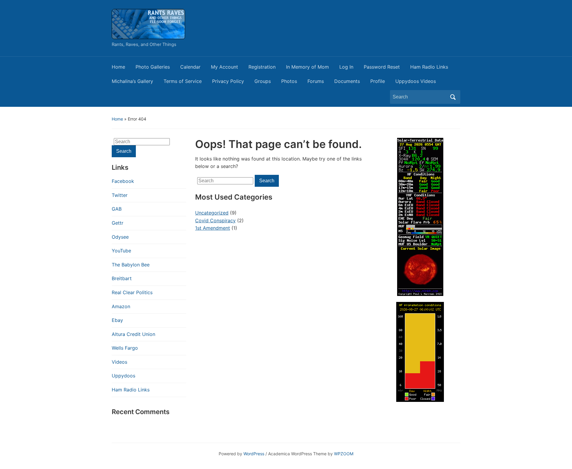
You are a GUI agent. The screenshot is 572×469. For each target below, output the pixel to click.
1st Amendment (212, 228)
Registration (262, 67)
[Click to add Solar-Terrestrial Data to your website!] (420, 216)
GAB (117, 209)
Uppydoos (123, 376)
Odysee (120, 237)
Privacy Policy (228, 81)
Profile (377, 81)
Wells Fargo (125, 348)
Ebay (117, 320)
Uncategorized (212, 213)
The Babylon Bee (131, 265)
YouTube (121, 251)
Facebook (123, 181)
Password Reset (382, 67)
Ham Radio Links (429, 67)
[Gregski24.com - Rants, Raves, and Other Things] (148, 24)
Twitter (120, 195)
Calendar (190, 67)
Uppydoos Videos (415, 81)
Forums (315, 81)
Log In (346, 67)
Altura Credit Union (133, 334)
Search (452, 97)
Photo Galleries (153, 67)
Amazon (121, 306)
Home (118, 67)
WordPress (253, 453)
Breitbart (122, 278)
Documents (347, 81)
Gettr (117, 223)
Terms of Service (183, 81)
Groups (262, 81)
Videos (119, 362)
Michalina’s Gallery (132, 81)
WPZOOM (343, 453)
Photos (289, 81)
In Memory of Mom (307, 67)
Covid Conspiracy (215, 220)
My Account (224, 67)
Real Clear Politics (132, 292)
